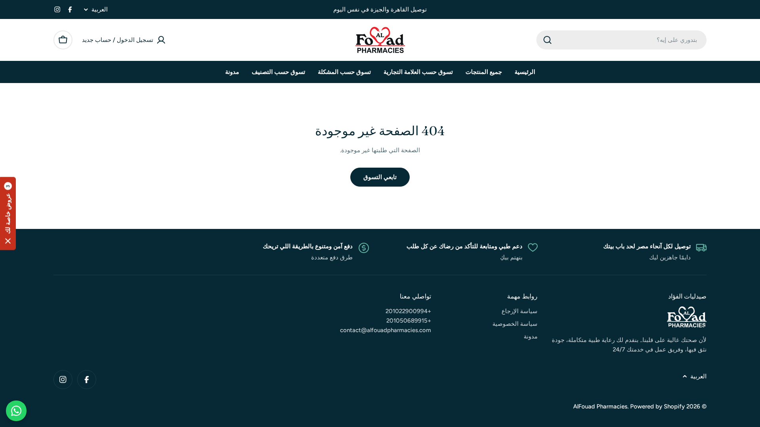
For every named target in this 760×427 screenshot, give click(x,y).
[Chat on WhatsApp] (16, 411)
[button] (8, 213)
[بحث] (547, 40)
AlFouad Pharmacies (600, 406)
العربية (99, 10)
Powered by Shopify (657, 406)
